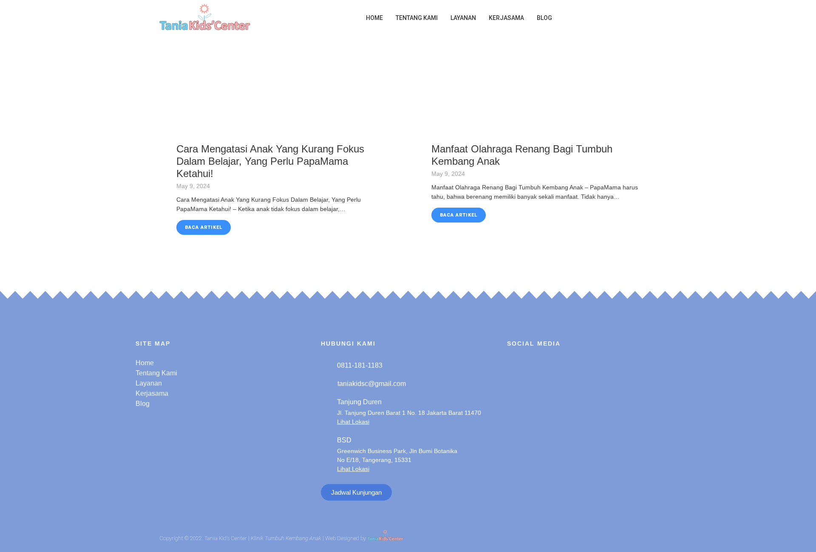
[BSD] (326, 453)
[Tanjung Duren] (326, 410)
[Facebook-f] (540, 365)
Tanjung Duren (359, 402)
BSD (344, 440)
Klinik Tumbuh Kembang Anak (286, 538)
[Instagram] (517, 365)
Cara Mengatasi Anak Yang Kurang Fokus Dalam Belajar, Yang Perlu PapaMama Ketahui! (270, 161)
